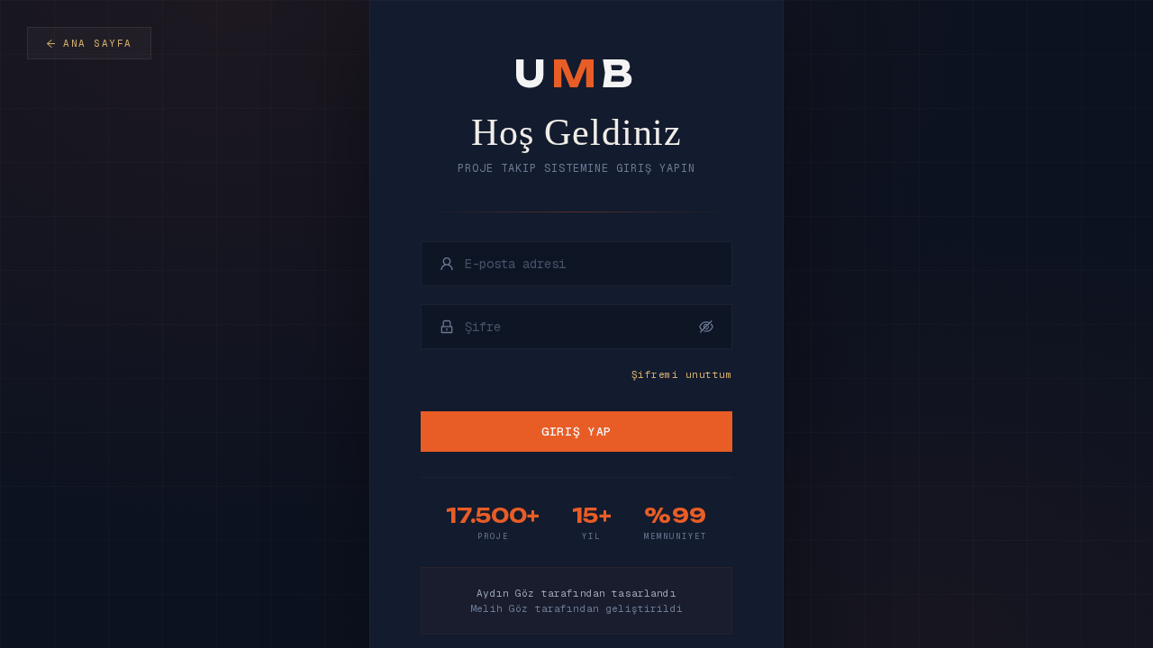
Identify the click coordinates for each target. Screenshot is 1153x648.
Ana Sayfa (97, 43)
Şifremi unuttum (681, 374)
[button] (706, 327)
